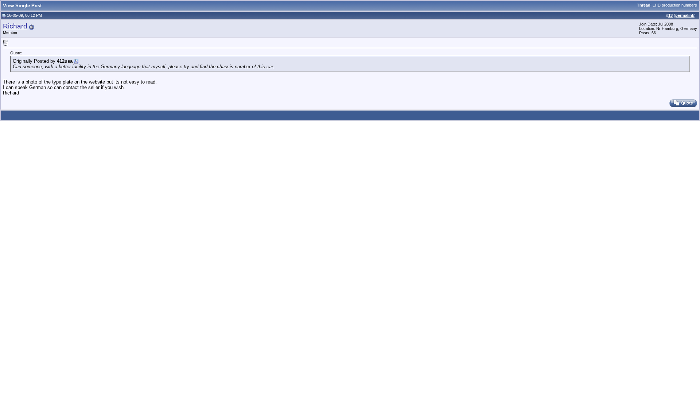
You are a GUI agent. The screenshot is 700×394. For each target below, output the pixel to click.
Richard (15, 26)
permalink (684, 15)
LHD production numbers (675, 5)
